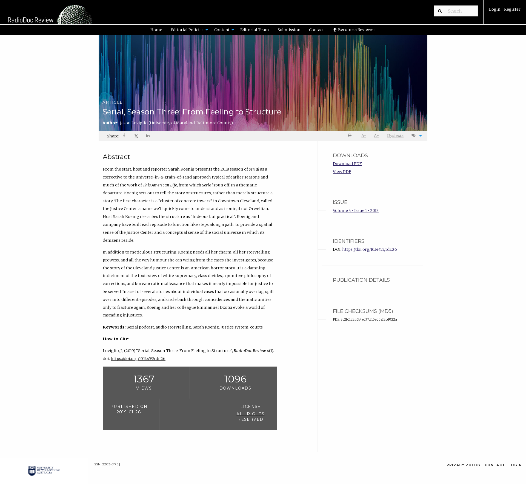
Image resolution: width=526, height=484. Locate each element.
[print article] (351, 135)
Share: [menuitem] (113, 136)
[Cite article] (415, 135)
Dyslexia (395, 135)
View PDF (342, 171)
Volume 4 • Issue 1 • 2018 (356, 210)
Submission (289, 29)
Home (156, 29)
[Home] (50, 15)
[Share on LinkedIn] (148, 136)
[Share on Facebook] (124, 136)
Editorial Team (254, 29)
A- (363, 135)
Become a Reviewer (356, 29)
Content (222, 29)
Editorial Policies (187, 29)
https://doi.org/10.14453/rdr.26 (138, 358)
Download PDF (347, 163)
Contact (316, 29)
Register (512, 9)
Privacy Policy (464, 465)
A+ (376, 135)
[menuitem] (505, 11)
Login (495, 9)
